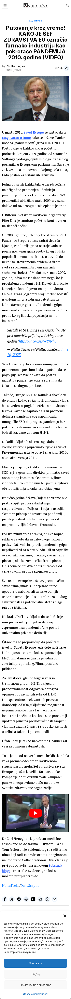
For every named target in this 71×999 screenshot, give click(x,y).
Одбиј (36, 974)
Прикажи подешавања (35, 985)
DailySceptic (30, 885)
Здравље (35, 20)
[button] (65, 916)
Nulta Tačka (16, 66)
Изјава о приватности (35, 994)
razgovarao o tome (16, 137)
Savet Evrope (34, 132)
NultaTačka (10, 885)
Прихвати (35, 963)
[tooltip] (4, 899)
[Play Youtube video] (35, 813)
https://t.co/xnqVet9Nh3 (38, 341)
